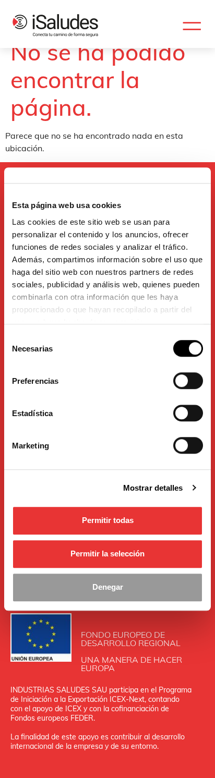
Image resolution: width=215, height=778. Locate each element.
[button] (191, 26)
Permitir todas (108, 520)
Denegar (107, 586)
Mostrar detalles (153, 487)
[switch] (188, 380)
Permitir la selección (107, 553)
